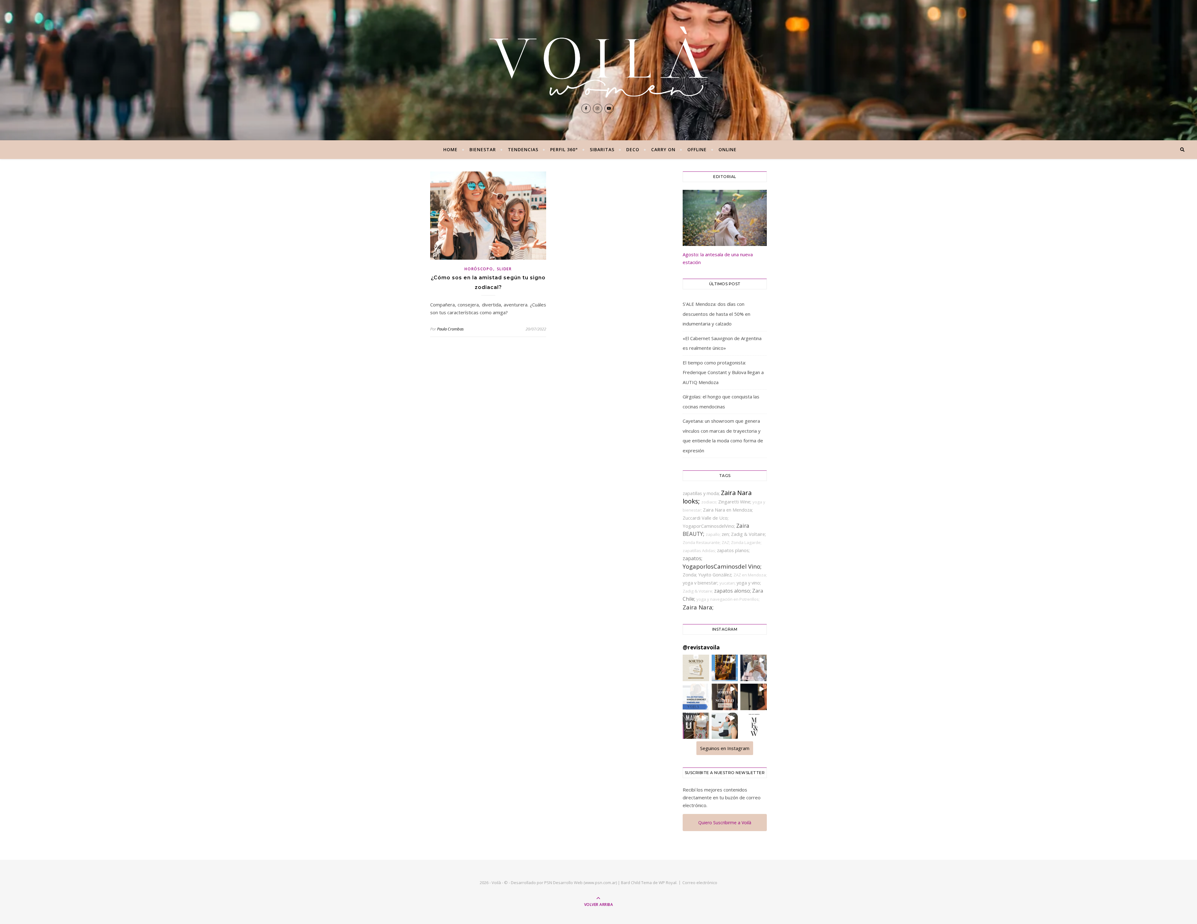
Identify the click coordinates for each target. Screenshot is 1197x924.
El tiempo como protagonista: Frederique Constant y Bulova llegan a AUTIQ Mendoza (723, 372)
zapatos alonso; (733, 590)
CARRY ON (663, 149)
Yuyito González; (715, 574)
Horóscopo (478, 269)
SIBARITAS (602, 149)
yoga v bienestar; (701, 583)
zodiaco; (709, 502)
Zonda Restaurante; (702, 542)
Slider (504, 269)
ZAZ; (726, 542)
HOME (450, 149)
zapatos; (692, 558)
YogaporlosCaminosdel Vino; (722, 566)
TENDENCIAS (523, 149)
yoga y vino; (749, 583)
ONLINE (728, 149)
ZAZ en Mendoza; (750, 575)
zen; (726, 534)
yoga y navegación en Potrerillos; (728, 599)
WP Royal (667, 882)
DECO (632, 149)
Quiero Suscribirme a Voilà (724, 822)
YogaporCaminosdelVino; (709, 526)
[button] (696, 668)
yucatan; (728, 583)
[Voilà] (598, 62)
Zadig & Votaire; (698, 591)
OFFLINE (697, 149)
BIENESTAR (482, 149)
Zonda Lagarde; (746, 542)
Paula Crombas (450, 329)
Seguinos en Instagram (724, 748)
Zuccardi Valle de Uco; (705, 518)
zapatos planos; (733, 550)
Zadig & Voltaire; (748, 534)
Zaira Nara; (698, 607)
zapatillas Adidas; (700, 550)
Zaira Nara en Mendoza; (728, 510)
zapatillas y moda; (702, 493)
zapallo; (714, 534)
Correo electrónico (699, 882)
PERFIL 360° (564, 149)
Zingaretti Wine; (735, 501)
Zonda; (690, 574)
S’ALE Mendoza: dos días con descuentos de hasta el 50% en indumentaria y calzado (716, 314)
